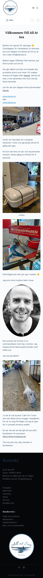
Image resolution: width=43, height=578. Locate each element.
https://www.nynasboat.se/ (14, 436)
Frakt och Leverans (11, 516)
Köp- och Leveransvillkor (13, 525)
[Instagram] (38, 20)
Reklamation (8, 519)
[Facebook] (32, 20)
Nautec (6, 90)
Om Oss (6, 500)
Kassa (5, 497)
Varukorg (7, 494)
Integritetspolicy (10, 522)
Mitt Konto (7, 491)
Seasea (27, 75)
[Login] (33, 8)
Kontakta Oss (8, 503)
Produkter (7, 488)
